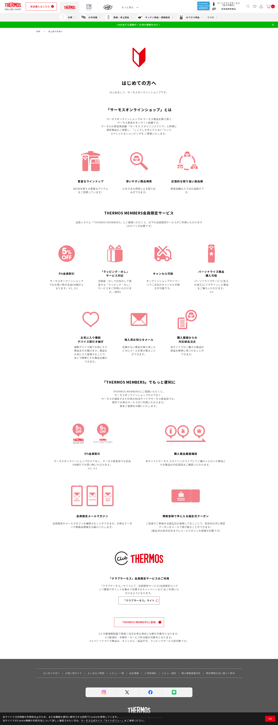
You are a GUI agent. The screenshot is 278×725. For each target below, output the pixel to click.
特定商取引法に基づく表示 (220, 673)
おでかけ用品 (193, 17)
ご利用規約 (150, 673)
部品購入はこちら (40, 6)
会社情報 (134, 673)
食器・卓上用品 (121, 17)
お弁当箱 (92, 17)
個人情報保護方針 (191, 673)
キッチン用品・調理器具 (157, 17)
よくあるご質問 (96, 673)
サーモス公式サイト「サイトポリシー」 (102, 720)
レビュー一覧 (117, 673)
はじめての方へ (51, 673)
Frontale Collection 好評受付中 (203, 5)
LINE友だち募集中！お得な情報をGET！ (139, 24)
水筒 (70, 17)
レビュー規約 (169, 673)
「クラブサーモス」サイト (139, 600)
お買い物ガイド (73, 673)
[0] (268, 6)
